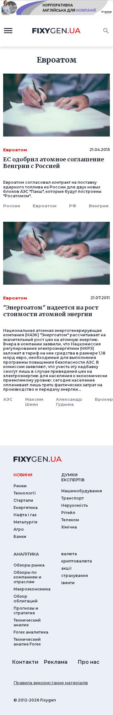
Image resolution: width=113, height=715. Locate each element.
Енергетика (25, 507)
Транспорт (72, 498)
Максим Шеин (34, 402)
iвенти (68, 582)
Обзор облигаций (25, 598)
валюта (69, 553)
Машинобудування (81, 491)
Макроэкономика (32, 589)
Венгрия (99, 205)
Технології (24, 493)
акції (66, 568)
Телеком (70, 519)
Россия (11, 205)
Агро (18, 529)
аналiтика (26, 553)
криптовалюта (76, 561)
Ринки (20, 485)
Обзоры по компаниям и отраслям (27, 577)
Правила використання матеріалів (50, 682)
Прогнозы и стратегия (25, 610)
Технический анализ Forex (27, 641)
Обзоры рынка (29, 565)
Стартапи (23, 500)
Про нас (89, 662)
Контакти (25, 662)
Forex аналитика (30, 632)
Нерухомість (74, 505)
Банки (19, 536)
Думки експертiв (72, 477)
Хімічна (69, 527)
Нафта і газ (24, 514)
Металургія (25, 522)
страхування (74, 575)
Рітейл (68, 512)
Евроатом (44, 205)
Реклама (55, 662)
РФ (72, 205)
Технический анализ (27, 622)
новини (22, 474)
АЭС (8, 399)
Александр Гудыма (69, 402)
